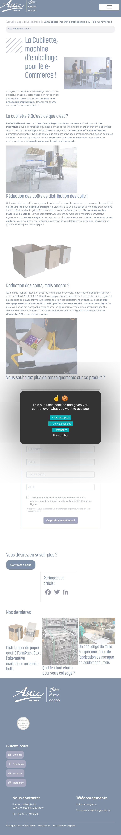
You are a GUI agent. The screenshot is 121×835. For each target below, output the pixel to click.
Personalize (60, 430)
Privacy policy (60, 435)
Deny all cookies (61, 423)
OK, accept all (61, 417)
